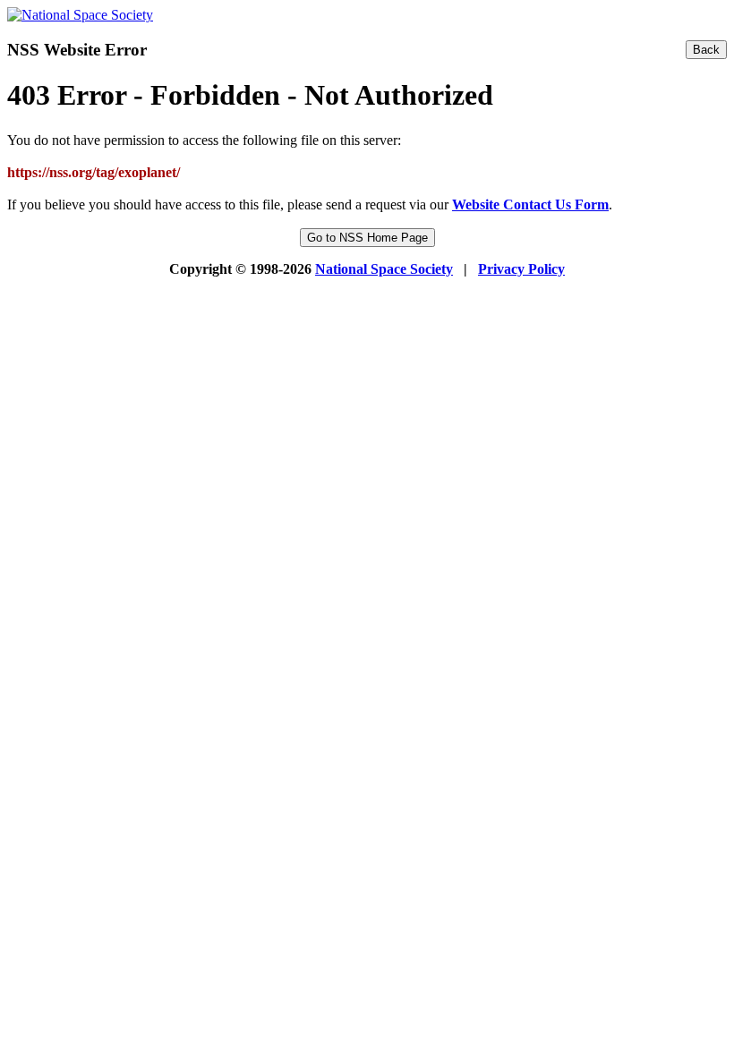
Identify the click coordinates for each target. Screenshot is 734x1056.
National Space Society (384, 269)
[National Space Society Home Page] (80, 14)
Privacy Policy (521, 269)
